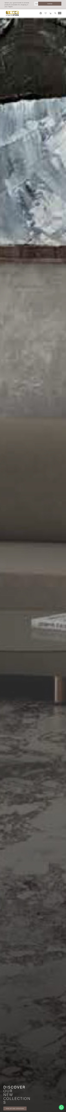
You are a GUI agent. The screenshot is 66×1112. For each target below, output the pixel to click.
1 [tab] (5, 19)
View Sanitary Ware (15, 1108)
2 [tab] (7, 19)
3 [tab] (10, 19)
